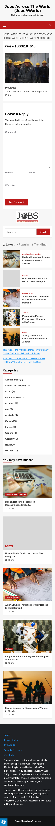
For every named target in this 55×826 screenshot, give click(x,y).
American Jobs (28, 254)
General (9, 432)
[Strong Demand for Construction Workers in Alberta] (11, 336)
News (31, 293)
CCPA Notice (10, 745)
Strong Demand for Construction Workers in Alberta (35, 338)
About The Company (15, 385)
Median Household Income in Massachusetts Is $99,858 (36, 260)
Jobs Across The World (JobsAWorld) (27, 8)
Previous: (26, 91)
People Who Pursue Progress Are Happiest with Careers (33, 319)
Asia (7, 409)
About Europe (12, 379)
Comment (11, 132)
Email (32, 172)
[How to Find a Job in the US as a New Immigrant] (27, 532)
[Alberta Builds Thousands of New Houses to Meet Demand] (11, 297)
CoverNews (21, 821)
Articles (37, 254)
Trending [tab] (39, 244)
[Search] (50, 24)
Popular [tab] (23, 244)
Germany (10, 438)
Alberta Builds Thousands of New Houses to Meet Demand (35, 299)
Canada (25, 293)
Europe (9, 427)
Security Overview (13, 750)
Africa (8, 391)
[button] (6, 25)
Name (9, 172)
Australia (10, 415)
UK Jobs (9, 450)
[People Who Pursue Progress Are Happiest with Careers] (11, 317)
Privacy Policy (11, 740)
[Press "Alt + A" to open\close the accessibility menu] (3, 822)
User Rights (10, 755)
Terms (7, 735)
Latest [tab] (10, 244)
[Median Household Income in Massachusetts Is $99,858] (11, 258)
